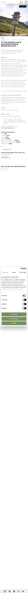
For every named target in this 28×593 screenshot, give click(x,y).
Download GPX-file (7, 149)
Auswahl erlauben (14, 318)
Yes (3, 169)
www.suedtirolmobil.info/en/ (8, 127)
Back (23, 6)
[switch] (24, 300)
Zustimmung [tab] (5, 272)
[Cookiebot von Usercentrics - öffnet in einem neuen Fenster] (20, 268)
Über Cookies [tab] (23, 272)
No (7, 169)
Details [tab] (14, 272)
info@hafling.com (5, 157)
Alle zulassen (14, 314)
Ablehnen (14, 323)
